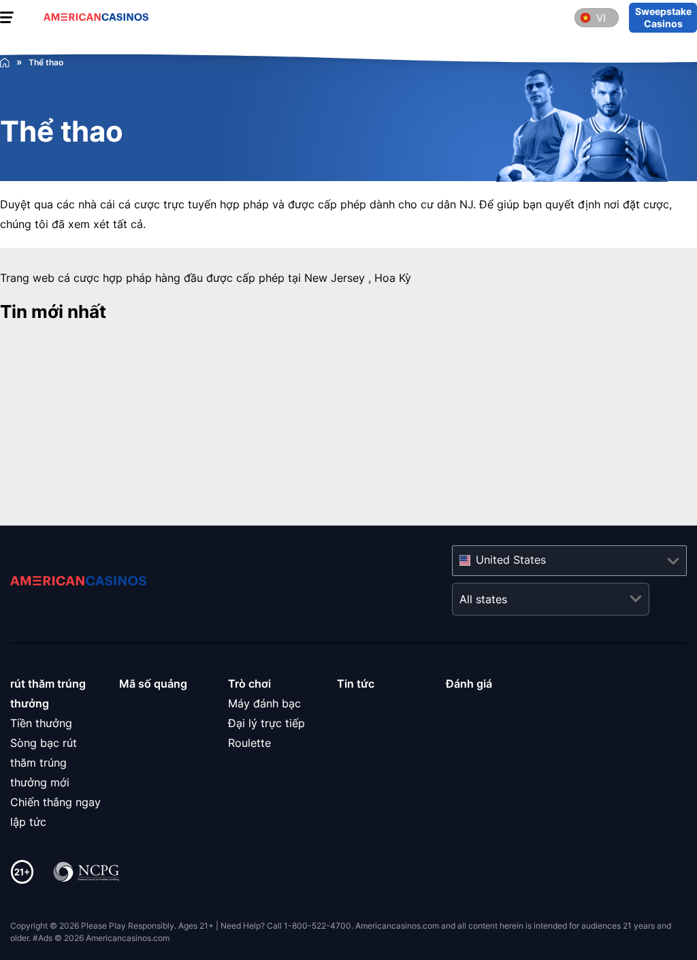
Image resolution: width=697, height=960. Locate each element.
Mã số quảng (153, 683)
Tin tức (355, 683)
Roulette (249, 743)
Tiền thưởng (41, 723)
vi (601, 18)
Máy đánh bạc (264, 703)
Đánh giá (469, 683)
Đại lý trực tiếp (266, 723)
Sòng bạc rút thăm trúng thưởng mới (43, 762)
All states (483, 599)
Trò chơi (249, 683)
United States (511, 559)
